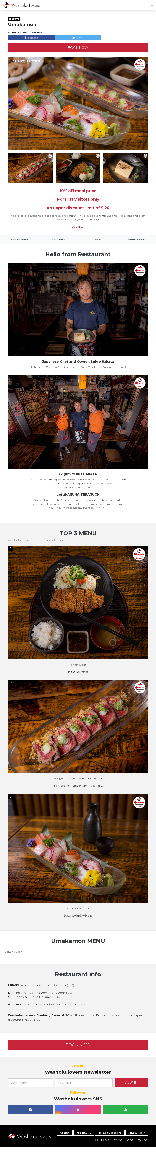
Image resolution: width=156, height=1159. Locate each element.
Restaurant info (136, 239)
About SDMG (84, 1133)
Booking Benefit (19, 239)
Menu (98, 239)
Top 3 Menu (58, 239)
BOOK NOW (78, 48)
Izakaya (14, 18)
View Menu (78, 227)
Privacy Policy (137, 1133)
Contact (64, 1133)
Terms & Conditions (110, 1133)
